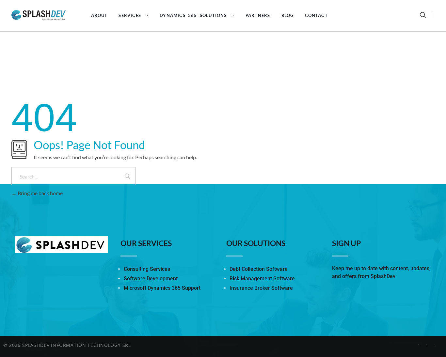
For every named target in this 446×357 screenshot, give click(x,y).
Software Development (151, 278)
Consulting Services (147, 269)
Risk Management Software (262, 278)
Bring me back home (40, 193)
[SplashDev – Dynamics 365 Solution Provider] (44, 14)
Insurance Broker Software (261, 288)
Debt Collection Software (259, 269)
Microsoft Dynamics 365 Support (162, 288)
